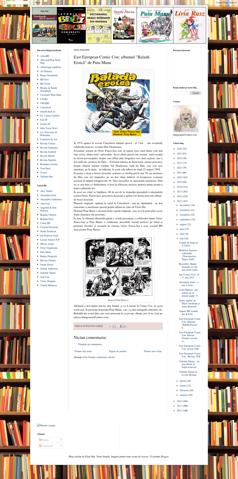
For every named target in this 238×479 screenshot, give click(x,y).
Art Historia (46, 71)
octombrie (185, 214)
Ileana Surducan (48, 231)
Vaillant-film (46, 176)
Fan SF (43, 119)
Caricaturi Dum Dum (50, 94)
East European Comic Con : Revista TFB (190, 355)
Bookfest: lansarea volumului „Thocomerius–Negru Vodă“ (188, 255)
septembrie (185, 219)
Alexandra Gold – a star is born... (188, 283)
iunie (182, 233)
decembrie (185, 205)
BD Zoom (45, 83)
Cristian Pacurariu (49, 227)
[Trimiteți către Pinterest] (124, 326)
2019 (179, 182)
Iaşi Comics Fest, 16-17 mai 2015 (189, 276)
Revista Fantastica (49, 147)
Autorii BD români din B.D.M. (188, 312)
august (183, 224)
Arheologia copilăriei (50, 67)
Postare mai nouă (83, 351)
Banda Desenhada (48, 75)
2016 (179, 196)
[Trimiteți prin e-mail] (111, 326)
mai (182, 238)
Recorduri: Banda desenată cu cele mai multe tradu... (189, 266)
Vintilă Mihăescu (48, 285)
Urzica (43, 172)
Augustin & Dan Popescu (48, 209)
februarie (184, 390)
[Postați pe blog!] (114, 326)
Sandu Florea (46, 264)
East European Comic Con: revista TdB (190, 347)
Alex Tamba (46, 191)
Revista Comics (47, 143)
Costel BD (45, 223)
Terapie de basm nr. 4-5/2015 (188, 244)
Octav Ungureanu (48, 247)
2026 (179, 148)
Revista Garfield (48, 151)
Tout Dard (45, 168)
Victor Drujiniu (48, 281)
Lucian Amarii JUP (49, 239)
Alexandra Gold (48, 195)
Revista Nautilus (48, 160)
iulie (182, 229)
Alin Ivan (45, 203)
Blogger (164, 456)
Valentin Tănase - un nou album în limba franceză (189, 364)
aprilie (183, 380)
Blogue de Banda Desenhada (48, 89)
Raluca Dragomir (48, 256)
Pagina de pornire (117, 351)
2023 (179, 163)
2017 (179, 191)
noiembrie (185, 210)
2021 (179, 172)
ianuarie (184, 395)
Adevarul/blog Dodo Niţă (50, 61)
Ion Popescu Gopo (49, 235)
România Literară (48, 164)
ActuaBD (44, 56)
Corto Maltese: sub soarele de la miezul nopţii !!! (188, 292)
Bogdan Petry (47, 219)
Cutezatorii (45, 107)
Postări (45, 440)
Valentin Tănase (48, 272)
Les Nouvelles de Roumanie (48, 134)
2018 (179, 186)
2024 (179, 158)
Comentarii (47, 445)
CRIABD (44, 103)
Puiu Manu (45, 252)
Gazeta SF (45, 124)
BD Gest (44, 79)
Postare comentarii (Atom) (102, 357)
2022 (179, 167)
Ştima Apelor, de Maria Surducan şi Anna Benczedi (189, 303)
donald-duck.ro (47, 111)
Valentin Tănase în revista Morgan (188, 373)
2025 (179, 153)
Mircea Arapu (47, 243)
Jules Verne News (48, 128)
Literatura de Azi (48, 139)
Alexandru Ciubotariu (51, 199)
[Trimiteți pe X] (118, 326)
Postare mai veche (153, 351)
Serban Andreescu (49, 268)
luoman (144, 456)
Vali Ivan (44, 277)
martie (183, 385)
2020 (179, 177)
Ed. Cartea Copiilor (50, 115)
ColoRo (44, 99)
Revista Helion (47, 155)
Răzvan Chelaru (48, 260)
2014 (179, 401)
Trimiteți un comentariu (90, 344)
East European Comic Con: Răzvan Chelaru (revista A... (190, 337)
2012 (179, 410)
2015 (179, 201)
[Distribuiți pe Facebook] (121, 326)
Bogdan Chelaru (48, 214)
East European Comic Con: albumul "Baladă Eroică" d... (190, 323)
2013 (179, 405)
